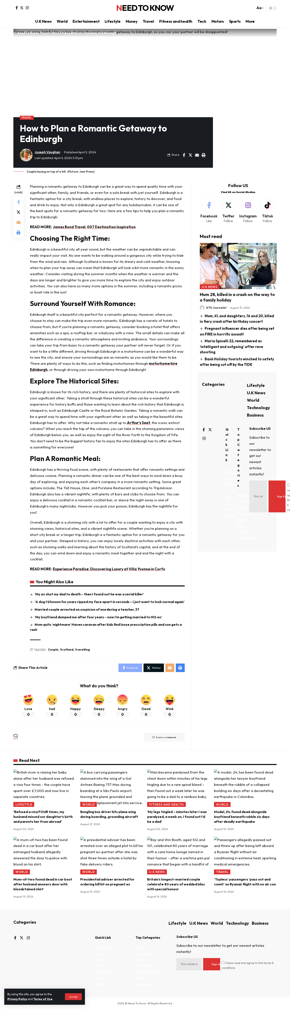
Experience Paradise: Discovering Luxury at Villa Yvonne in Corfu (109, 569)
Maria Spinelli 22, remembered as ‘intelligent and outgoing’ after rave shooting (231, 346)
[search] (251, 8)
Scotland (66, 649)
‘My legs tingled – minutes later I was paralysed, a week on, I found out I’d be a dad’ (177, 817)
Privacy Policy (17, 999)
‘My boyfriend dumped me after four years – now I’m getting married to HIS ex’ (98, 617)
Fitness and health (166, 804)
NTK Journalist (216, 307)
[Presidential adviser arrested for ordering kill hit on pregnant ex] (111, 855)
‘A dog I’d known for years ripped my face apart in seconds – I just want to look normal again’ (109, 602)
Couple (53, 649)
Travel (26, 117)
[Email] (197, 155)
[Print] (204, 155)
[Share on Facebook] (184, 155)
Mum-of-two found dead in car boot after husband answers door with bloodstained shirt (42, 884)
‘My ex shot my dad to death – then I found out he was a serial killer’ (89, 594)
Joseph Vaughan (47, 152)
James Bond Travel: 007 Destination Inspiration (94, 227)
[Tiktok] (267, 211)
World (253, 400)
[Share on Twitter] (190, 155)
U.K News (210, 287)
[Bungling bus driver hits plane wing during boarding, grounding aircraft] (111, 788)
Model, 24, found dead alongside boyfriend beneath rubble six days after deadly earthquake (242, 817)
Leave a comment (166, 737)
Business (255, 415)
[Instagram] (27, 8)
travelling (82, 649)
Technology (258, 407)
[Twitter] (22, 8)
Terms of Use (42, 999)
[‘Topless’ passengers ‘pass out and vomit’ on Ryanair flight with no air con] (245, 855)
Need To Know (145, 8)
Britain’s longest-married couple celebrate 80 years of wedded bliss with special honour (176, 884)
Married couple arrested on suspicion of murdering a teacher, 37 (87, 609)
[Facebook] (16, 8)
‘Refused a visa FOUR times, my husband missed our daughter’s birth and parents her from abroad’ (43, 817)
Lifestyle (256, 385)
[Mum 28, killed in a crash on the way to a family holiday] (238, 266)
